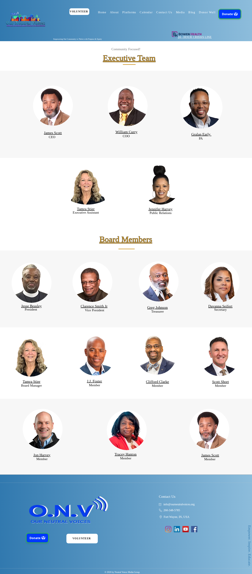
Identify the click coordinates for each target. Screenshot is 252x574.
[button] (114, 12)
